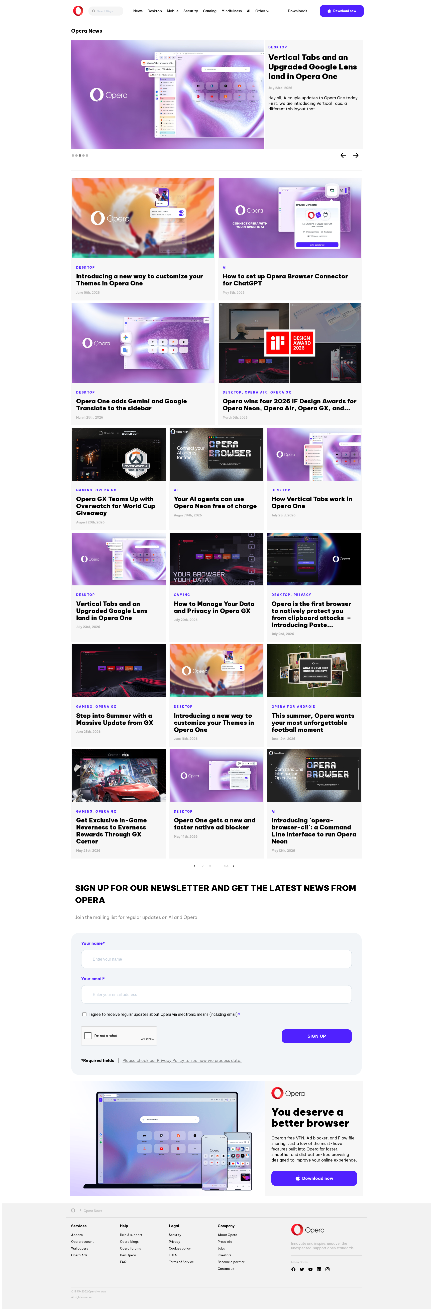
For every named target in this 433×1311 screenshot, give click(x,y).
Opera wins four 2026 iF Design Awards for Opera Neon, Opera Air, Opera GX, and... (290, 404)
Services (79, 1226)
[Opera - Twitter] (302, 1269)
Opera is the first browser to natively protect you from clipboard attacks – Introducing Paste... (311, 614)
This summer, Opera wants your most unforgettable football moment (313, 722)
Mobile (172, 11)
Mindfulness (232, 11)
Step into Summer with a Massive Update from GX (114, 719)
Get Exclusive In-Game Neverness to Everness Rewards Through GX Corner (111, 830)
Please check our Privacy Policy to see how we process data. (182, 1060)
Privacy (303, 595)
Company (226, 1226)
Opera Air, (257, 392)
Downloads (297, 11)
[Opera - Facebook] (293, 1269)
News (138, 11)
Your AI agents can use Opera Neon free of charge (215, 502)
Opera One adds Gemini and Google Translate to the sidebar (131, 404)
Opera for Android (294, 707)
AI (248, 11)
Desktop (155, 11)
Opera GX (280, 392)
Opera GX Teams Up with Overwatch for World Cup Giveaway (115, 506)
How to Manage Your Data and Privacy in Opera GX (214, 607)
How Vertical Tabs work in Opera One (312, 502)
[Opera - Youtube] (310, 1269)
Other (260, 11)
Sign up (316, 1036)
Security (190, 11)
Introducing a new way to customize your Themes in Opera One (139, 279)
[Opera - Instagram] (327, 1269)
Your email (92, 978)
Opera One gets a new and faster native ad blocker (215, 823)
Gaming (209, 11)
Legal (174, 1226)
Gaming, (85, 490)
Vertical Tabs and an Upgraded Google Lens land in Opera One (312, 66)
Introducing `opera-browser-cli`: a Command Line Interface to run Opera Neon (314, 830)
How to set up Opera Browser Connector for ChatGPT (285, 279)
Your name (92, 943)
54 (226, 865)
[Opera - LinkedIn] (319, 1269)
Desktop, (234, 392)
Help (124, 1226)
